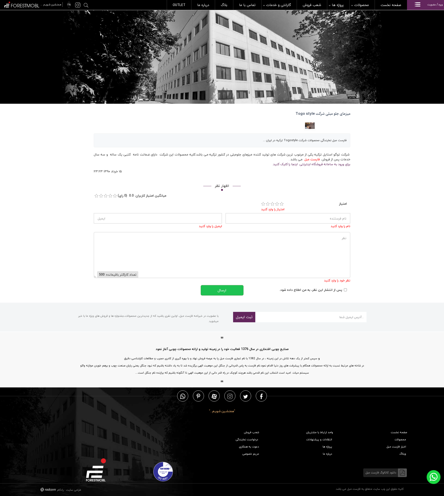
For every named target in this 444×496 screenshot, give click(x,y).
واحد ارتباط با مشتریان (319, 432)
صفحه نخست (399, 432)
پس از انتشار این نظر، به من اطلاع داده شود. (310, 289)
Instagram (229, 396)
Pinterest (198, 396)
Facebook (261, 396)
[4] (277, 204)
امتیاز (343, 203)
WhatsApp (182, 396)
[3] (272, 204)
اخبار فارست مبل (396, 446)
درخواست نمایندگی (247, 439)
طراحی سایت (73, 489)
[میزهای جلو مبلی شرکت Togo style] (310, 125)
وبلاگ (402, 453)
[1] (263, 204)
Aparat (214, 396)
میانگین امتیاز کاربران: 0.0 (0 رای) (142, 195)
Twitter (245, 396)
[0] (96, 196)
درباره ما (327, 453)
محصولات (400, 439)
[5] (282, 204)
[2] (268, 204)
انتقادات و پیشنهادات (319, 439)
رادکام (60, 489)
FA (69, 4)
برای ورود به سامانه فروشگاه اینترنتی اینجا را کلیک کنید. (311, 164)
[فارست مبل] (33, 4)
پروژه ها (327, 446)
